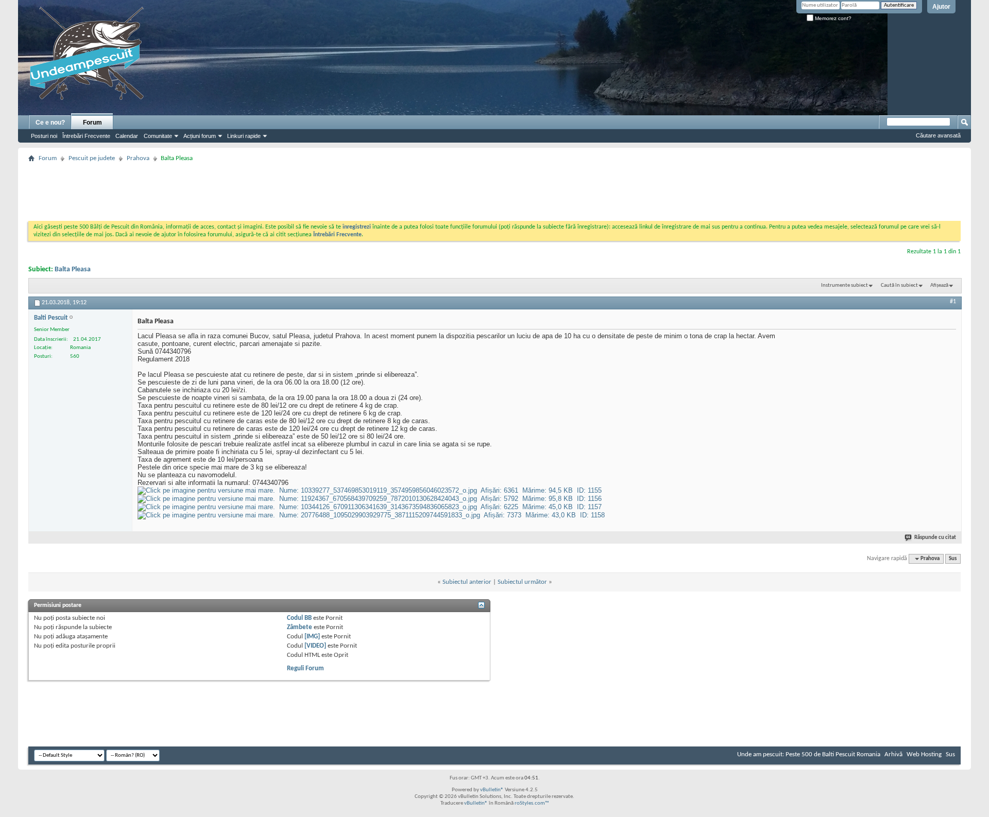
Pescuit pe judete (92, 158)
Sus (953, 559)
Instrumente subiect (844, 285)
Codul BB (299, 618)
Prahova (138, 158)
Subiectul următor (522, 582)
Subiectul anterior (466, 582)
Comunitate (158, 136)
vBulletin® (492, 790)
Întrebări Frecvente (86, 136)
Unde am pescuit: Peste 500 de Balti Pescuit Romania (808, 754)
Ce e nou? (50, 122)
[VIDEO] (315, 645)
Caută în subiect (899, 285)
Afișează (939, 285)
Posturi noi (44, 136)
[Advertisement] (494, 188)
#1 (953, 302)
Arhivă (893, 754)
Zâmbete (299, 627)
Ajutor (941, 6)
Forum (92, 122)
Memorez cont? (832, 18)
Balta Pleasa (73, 269)
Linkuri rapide (244, 136)
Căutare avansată (938, 135)
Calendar (126, 136)
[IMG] (312, 636)
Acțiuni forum (199, 136)
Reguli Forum (305, 668)
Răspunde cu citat (935, 538)
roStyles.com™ (532, 803)
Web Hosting (924, 754)
